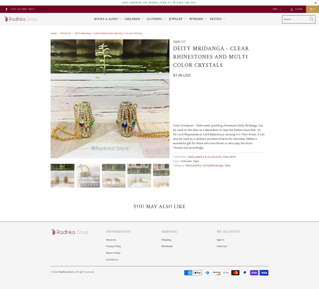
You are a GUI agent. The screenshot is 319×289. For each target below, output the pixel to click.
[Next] (166, 98)
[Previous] (54, 98)
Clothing (155, 19)
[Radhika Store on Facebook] (6, 9)
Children (133, 19)
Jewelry (176, 19)
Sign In (220, 239)
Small (210, 90)
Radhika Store (66, 271)
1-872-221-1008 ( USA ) (23, 9)
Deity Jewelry (193, 165)
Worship (196, 19)
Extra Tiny (182, 90)
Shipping (166, 239)
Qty (175, 108)
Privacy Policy (113, 246)
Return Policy (113, 252)
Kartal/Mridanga (213, 165)
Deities (216, 19)
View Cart (222, 246)
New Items (229, 156)
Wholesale (167, 246)
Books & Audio (106, 19)
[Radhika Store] (21, 19)
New (227, 165)
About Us (111, 239)
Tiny (197, 90)
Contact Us (112, 259)
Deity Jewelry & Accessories (205, 156)
